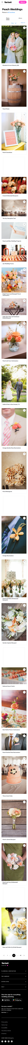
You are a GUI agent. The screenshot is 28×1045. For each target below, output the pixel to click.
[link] (2, 1041)
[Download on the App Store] (6, 999)
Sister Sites (5, 981)
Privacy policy (4, 1022)
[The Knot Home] (8, 2)
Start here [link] (3, 1012)
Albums (20, 18)
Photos (7, 18)
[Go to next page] (24, 955)
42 (20, 955)
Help (2, 986)
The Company (5, 976)
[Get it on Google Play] (17, 999)
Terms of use (4, 1024)
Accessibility (4, 1027)
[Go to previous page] (3, 955)
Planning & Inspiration (8, 971)
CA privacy (3, 1033)
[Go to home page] (5, 963)
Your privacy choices (6, 1030)
